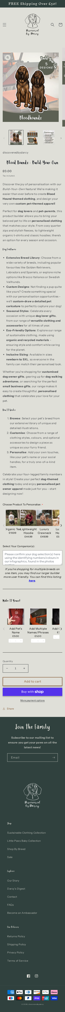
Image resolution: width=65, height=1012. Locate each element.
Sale (9, 857)
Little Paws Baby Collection (24, 840)
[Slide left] (4, 138)
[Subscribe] (54, 757)
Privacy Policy (15, 952)
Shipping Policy (16, 944)
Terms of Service (17, 960)
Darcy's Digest (16, 888)
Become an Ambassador (22, 912)
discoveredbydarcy (36, 1004)
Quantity (8, 661)
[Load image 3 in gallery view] (49, 137)
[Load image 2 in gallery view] (32, 137)
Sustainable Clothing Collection (26, 832)
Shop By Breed (16, 849)
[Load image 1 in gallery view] (16, 137)
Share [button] (10, 708)
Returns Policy (16, 936)
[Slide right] (61, 138)
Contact (12, 896)
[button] (4, 25)
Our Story (13, 880)
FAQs (10, 904)
